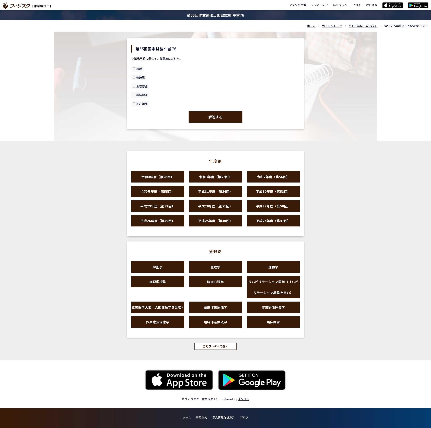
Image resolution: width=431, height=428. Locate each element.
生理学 (215, 267)
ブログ (244, 417)
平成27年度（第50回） (273, 206)
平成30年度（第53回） (273, 191)
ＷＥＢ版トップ (332, 26)
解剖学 (158, 267)
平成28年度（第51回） (215, 206)
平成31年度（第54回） (215, 191)
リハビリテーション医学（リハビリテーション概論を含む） (273, 287)
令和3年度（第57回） (215, 176)
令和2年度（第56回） (273, 176)
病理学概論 (157, 281)
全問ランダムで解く (215, 346)
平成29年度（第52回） (157, 206)
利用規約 (201, 417)
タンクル (243, 399)
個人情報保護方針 (223, 417)
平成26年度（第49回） (157, 220)
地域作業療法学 (215, 322)
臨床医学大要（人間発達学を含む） (157, 307)
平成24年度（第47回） (273, 220)
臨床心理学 (215, 281)
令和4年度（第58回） (157, 176)
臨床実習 (273, 322)
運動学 (273, 267)
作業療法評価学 (273, 307)
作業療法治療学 (157, 322)
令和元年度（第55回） (363, 26)
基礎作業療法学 (215, 307)
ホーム (311, 26)
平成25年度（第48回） (215, 220)
